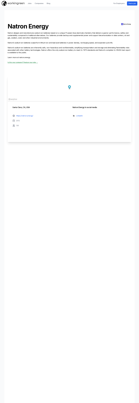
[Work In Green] (13, 3)
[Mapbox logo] (12, 99)
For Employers (119, 3)
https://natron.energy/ (24, 116)
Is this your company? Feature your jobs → (23, 62)
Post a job (132, 3)
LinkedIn (79, 116)
